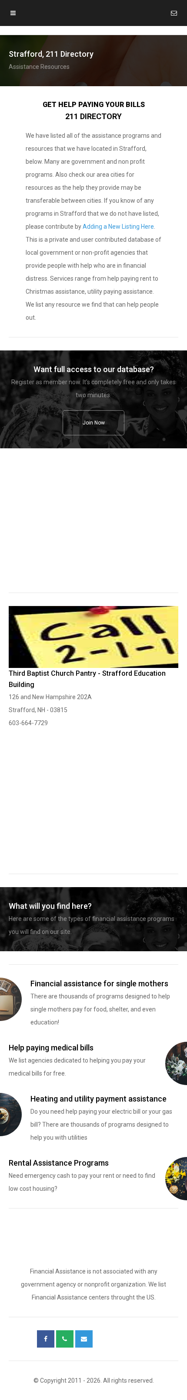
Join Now (94, 423)
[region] (93, 526)
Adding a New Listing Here (118, 226)
